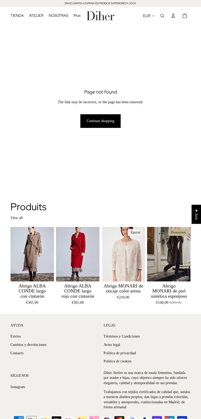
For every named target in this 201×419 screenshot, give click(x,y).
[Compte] (173, 15)
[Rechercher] (162, 15)
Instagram (17, 387)
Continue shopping (100, 121)
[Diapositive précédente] (16, 254)
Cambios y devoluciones (28, 345)
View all (16, 218)
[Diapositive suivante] (48, 254)
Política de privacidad (120, 353)
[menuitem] (77, 16)
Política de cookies (117, 361)
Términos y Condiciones (122, 336)
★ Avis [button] (196, 214)
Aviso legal (112, 345)
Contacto (17, 353)
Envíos (15, 336)
